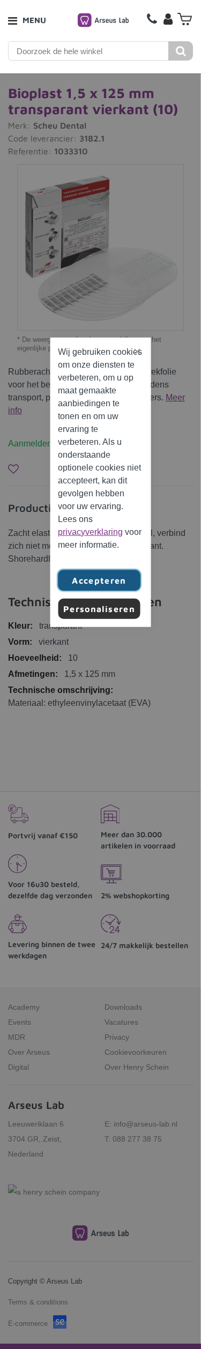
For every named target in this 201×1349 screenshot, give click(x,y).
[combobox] (88, 51)
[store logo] (103, 20)
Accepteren (99, 580)
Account (168, 19)
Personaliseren (99, 608)
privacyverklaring (90, 531)
